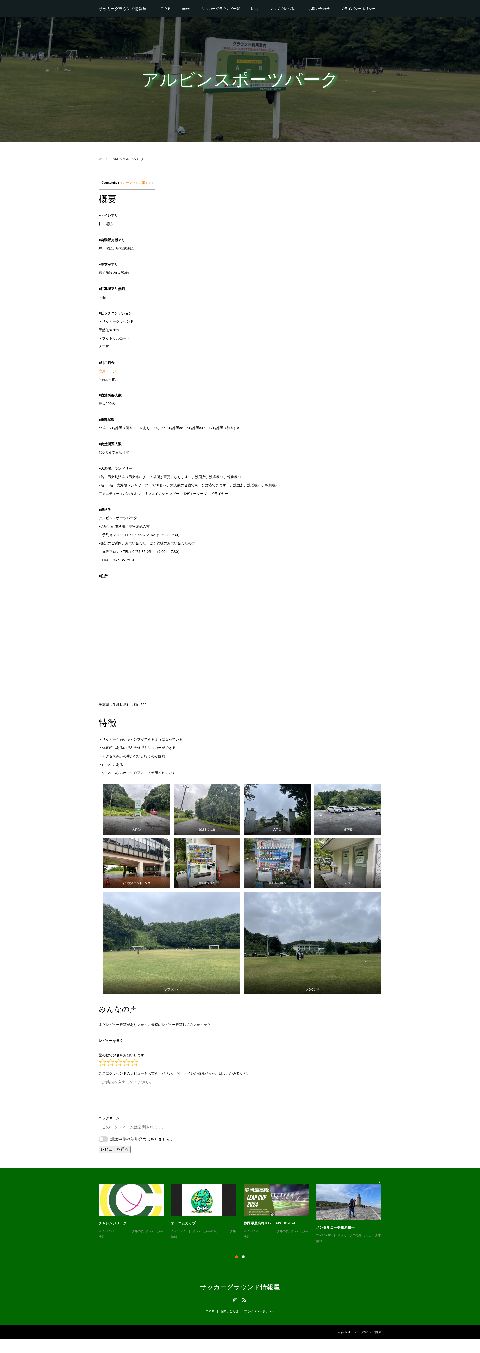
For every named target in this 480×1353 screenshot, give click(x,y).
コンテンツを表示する (135, 183)
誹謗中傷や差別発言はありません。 (142, 1139)
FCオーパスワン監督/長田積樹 (340, 1223)
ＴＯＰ (165, 8)
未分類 (269, 1231)
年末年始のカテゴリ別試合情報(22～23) (275, 1223)
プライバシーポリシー (358, 8)
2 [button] (243, 1256)
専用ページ (107, 371)
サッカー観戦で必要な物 (190, 1223)
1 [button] (236, 1256)
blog (255, 8)
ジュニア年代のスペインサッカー (125, 1223)
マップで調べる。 (284, 8)
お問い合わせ (319, 8)
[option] (244, 1212)
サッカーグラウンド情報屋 (123, 8)
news (186, 8)
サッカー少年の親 (132, 1231)
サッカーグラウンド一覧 (221, 8)
